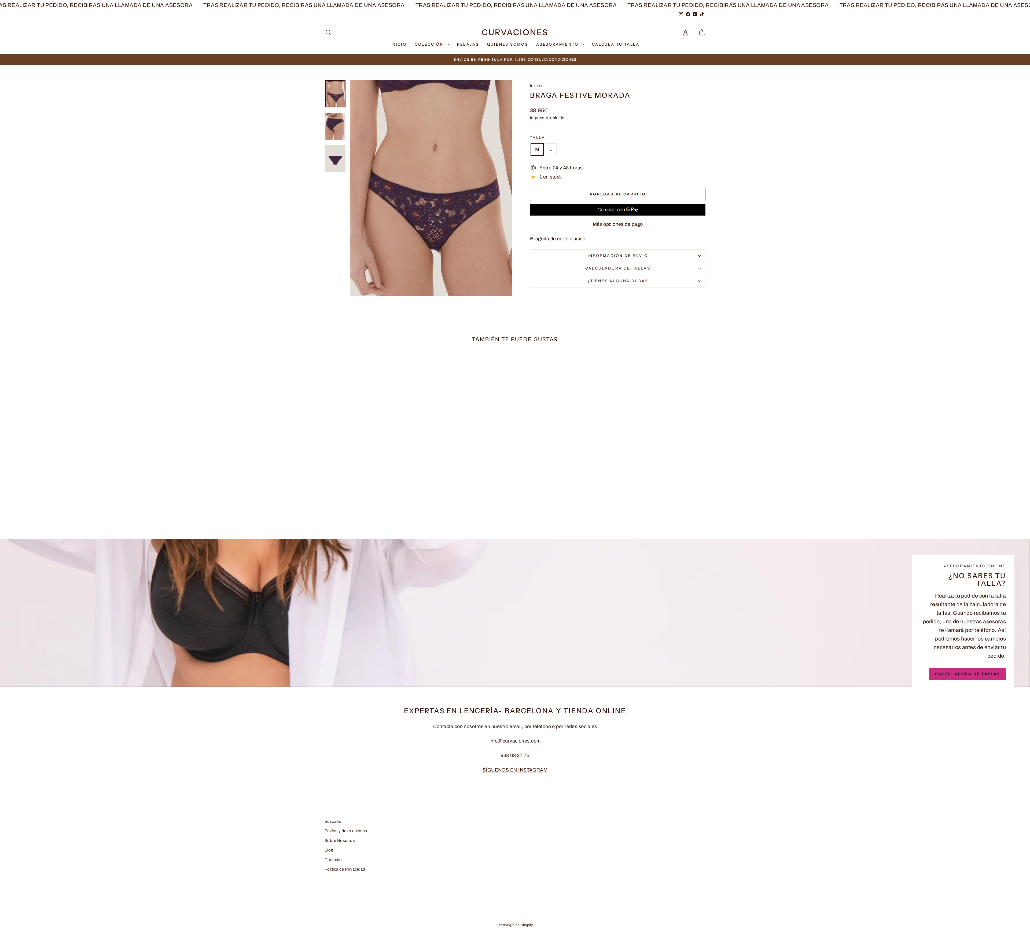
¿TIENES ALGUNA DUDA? (617, 281)
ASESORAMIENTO (558, 44)
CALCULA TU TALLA (615, 44)
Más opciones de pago (618, 224)
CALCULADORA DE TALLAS (617, 268)
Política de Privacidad (345, 869)
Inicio (535, 85)
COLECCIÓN (430, 44)
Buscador (334, 821)
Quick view (370, 486)
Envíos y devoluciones (346, 831)
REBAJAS (468, 44)
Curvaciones (515, 32)
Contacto (333, 860)
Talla (537, 138)
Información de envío (618, 256)
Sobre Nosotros (340, 840)
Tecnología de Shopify (515, 925)
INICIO (399, 44)
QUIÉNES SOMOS (507, 44)
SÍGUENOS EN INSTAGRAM (515, 770)
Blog (329, 850)
